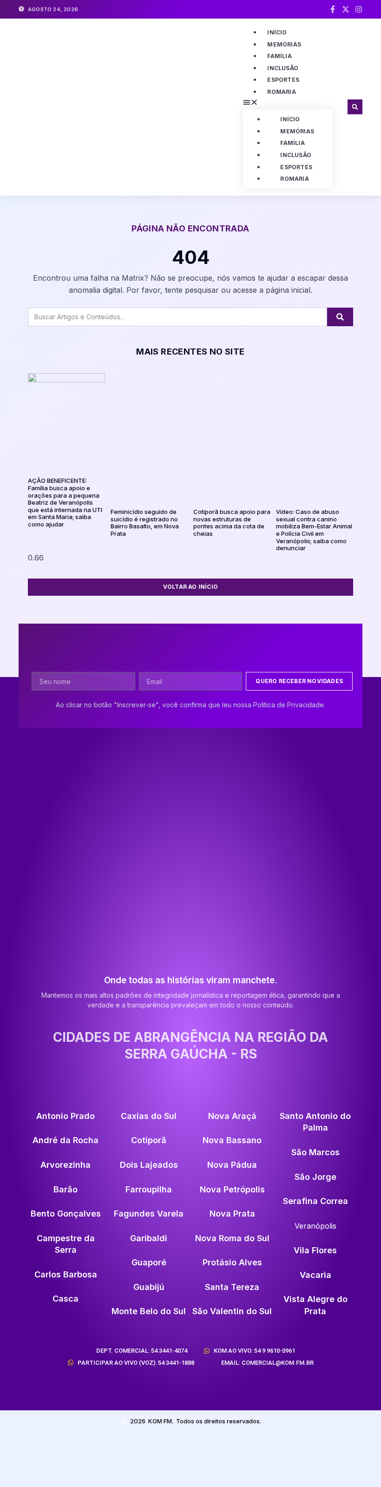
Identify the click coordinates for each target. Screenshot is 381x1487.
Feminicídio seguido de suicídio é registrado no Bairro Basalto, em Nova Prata (145, 522)
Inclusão (282, 68)
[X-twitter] (345, 9)
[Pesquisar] (340, 317)
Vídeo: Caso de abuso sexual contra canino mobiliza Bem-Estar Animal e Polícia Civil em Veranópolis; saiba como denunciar (314, 530)
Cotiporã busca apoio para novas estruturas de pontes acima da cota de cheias (231, 522)
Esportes (283, 79)
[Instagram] (358, 9)
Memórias (284, 44)
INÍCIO (277, 32)
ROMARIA (281, 91)
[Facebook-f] (332, 9)
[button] (288, 104)
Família (279, 56)
